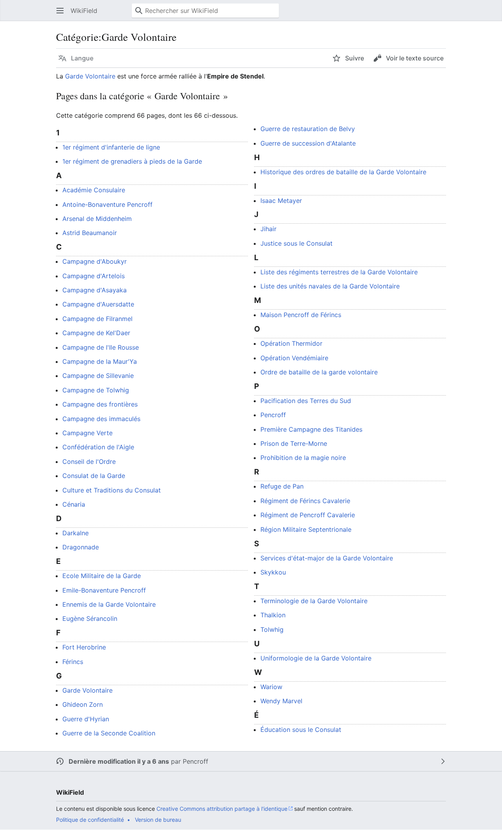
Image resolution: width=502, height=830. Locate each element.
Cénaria (73, 504)
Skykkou (273, 572)
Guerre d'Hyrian (85, 719)
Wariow (271, 687)
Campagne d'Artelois (93, 276)
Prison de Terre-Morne (293, 443)
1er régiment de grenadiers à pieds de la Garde (132, 161)
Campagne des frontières (100, 404)
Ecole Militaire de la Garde (101, 576)
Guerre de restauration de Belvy (307, 129)
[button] (60, 10)
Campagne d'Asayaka (94, 290)
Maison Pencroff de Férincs (300, 315)
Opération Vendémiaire (294, 358)
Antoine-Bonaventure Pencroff (107, 204)
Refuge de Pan (282, 486)
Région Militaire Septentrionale (305, 529)
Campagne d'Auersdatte (98, 304)
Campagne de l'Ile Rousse (100, 347)
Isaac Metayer (281, 200)
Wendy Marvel (281, 701)
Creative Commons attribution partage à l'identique (221, 808)
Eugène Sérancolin (89, 618)
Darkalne (75, 533)
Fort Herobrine (84, 647)
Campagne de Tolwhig (95, 390)
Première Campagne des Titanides (311, 429)
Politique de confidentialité (90, 819)
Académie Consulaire (93, 190)
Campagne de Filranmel (97, 319)
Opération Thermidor (291, 343)
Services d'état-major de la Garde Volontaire (326, 558)
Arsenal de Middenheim (97, 219)
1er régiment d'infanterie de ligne (111, 147)
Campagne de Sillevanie (98, 375)
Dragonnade (80, 547)
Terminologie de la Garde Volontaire (313, 601)
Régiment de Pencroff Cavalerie (307, 515)
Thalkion (273, 615)
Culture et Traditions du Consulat (111, 490)
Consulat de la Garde (93, 476)
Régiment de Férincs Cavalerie (305, 501)
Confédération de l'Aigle (98, 447)
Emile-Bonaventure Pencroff (104, 590)
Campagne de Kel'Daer (96, 333)
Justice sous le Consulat (296, 243)
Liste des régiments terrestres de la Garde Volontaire (339, 272)
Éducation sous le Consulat (300, 729)
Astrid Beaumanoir (89, 233)
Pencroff (273, 415)
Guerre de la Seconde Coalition (108, 733)
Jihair (268, 229)
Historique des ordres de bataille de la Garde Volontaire (343, 172)
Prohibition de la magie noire (303, 458)
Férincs (72, 662)
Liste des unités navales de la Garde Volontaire (330, 286)
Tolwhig (272, 629)
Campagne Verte (87, 433)
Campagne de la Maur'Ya (99, 361)
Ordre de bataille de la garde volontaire (319, 372)
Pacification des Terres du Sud (305, 401)
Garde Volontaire (90, 76)
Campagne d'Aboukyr (94, 261)
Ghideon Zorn (82, 704)
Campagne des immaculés (101, 419)
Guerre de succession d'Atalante (308, 143)
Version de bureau (158, 819)
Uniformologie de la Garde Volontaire (315, 658)
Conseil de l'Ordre (89, 461)
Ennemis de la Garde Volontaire (109, 604)
